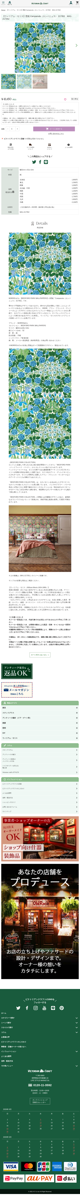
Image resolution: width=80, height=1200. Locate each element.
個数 (3, 129)
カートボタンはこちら (39, 655)
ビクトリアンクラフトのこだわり (13, 1042)
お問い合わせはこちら (56, 133)
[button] (76, 45)
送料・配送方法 (7, 1061)
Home (3, 10)
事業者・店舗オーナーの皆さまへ (13, 1047)
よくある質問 (6, 1056)
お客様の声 (5, 1037)
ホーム (3, 1013)
